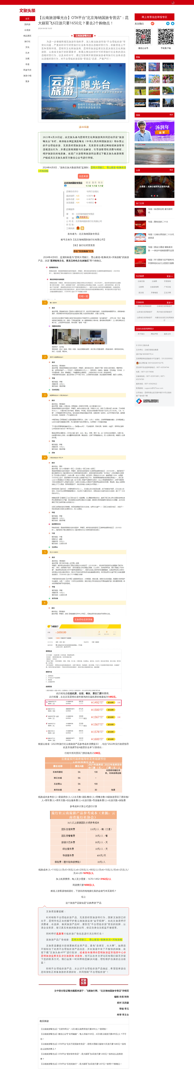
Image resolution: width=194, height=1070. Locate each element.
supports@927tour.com (154, 388)
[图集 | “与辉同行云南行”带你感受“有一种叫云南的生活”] (168, 79)
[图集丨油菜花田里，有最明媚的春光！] (140, 91)
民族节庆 (27, 69)
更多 (171, 114)
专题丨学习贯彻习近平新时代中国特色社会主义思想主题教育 (161, 263)
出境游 (27, 30)
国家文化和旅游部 (144, 306)
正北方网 (167, 292)
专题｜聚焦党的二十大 (158, 221)
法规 (27, 58)
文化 (27, 47)
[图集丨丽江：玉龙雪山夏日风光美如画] (140, 79)
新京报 (141, 292)
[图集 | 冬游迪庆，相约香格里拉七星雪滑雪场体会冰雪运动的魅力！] (154, 103)
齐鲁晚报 (154, 292)
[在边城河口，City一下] (168, 91)
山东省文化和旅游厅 (144, 312)
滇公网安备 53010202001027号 (151, 363)
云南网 (154, 281)
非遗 (27, 64)
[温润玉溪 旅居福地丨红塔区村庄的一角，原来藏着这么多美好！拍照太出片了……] (168, 103)
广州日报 (167, 287)
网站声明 (154, 334)
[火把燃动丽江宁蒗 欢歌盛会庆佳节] (140, 67)
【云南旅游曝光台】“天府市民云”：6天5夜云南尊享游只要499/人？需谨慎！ (74, 1029)
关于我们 (141, 334)
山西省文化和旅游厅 (144, 317)
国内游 (27, 24)
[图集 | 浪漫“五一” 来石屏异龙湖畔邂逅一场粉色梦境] (154, 79)
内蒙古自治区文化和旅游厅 (164, 319)
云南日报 (141, 281)
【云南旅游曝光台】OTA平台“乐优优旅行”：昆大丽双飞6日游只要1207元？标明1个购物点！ (81, 1063)
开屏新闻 (167, 281)
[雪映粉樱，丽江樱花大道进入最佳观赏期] (154, 67)
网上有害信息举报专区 (154, 17)
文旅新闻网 (154, 287)
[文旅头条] (27, 11)
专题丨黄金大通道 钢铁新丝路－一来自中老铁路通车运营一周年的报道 (161, 250)
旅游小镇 (27, 75)
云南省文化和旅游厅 (164, 306)
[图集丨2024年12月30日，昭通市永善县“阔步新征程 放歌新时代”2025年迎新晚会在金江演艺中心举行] (140, 103)
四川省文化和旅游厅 (164, 312)
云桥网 (141, 287)
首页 (27, 18)
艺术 (27, 52)
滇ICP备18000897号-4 (144, 354)
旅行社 (27, 41)
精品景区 (27, 35)
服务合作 (167, 334)
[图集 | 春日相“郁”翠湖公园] (154, 91)
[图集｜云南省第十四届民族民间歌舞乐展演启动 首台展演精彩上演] (168, 67)
